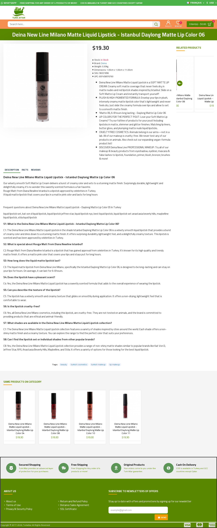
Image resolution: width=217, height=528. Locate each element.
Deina (104, 63)
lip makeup (115, 364)
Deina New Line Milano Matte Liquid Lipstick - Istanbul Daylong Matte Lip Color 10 (90, 428)
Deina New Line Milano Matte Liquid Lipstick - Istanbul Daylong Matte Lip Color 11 (126, 428)
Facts (25, 170)
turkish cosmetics (79, 364)
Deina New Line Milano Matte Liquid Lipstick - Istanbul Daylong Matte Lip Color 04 (20, 428)
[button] (179, 83)
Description (12, 170)
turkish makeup (98, 364)
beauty (64, 364)
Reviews (36, 170)
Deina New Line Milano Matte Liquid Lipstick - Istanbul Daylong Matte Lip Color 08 (55, 428)
